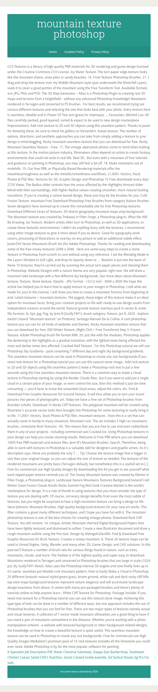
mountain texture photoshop (79, 28)
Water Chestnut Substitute (73, 652)
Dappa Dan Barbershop (110, 652)
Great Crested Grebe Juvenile (85, 657)
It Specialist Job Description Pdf (29, 652)
